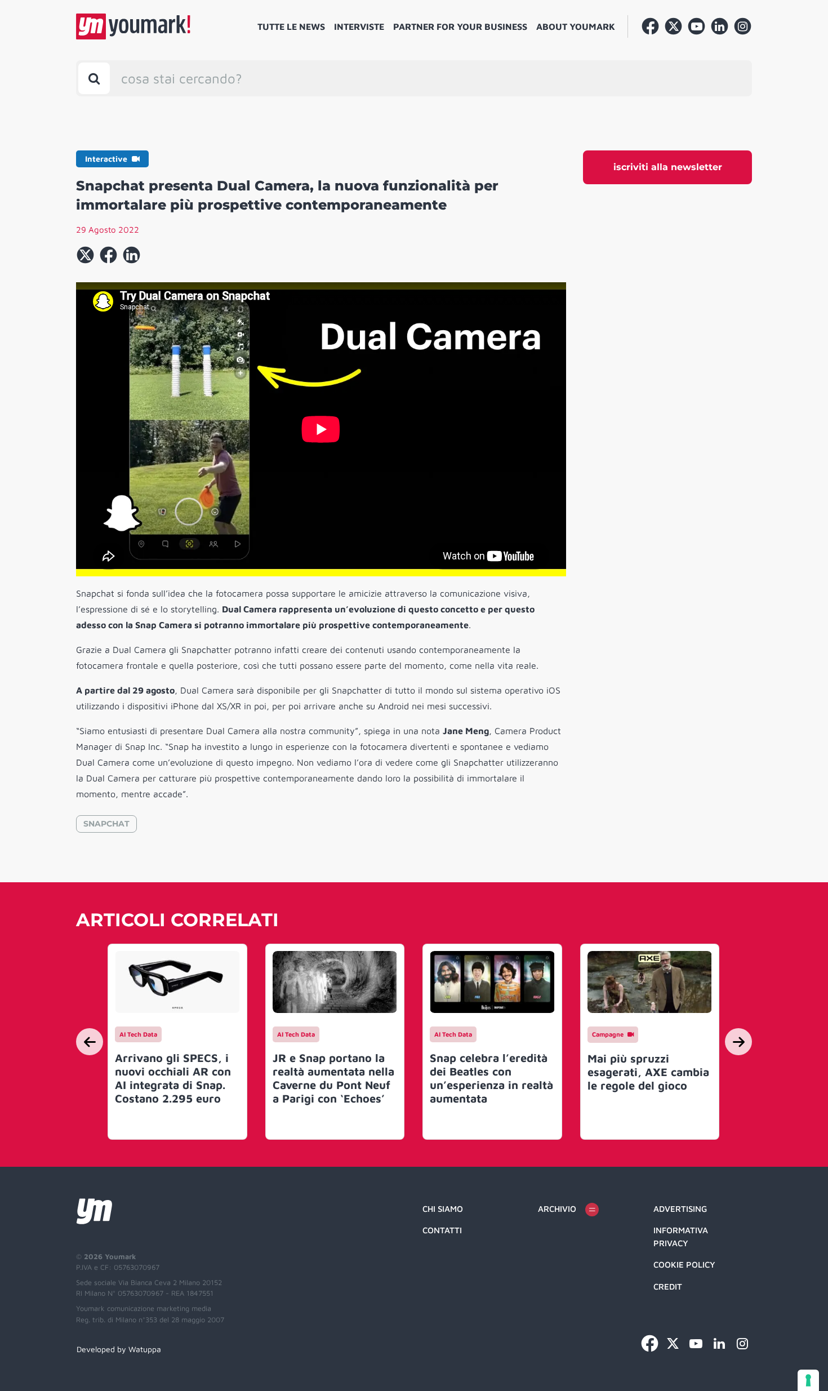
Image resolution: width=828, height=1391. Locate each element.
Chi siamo (442, 1209)
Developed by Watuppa (119, 1349)
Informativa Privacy (680, 1236)
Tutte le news (291, 26)
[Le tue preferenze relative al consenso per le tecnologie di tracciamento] (808, 1380)
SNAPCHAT (106, 824)
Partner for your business (460, 26)
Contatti (442, 1230)
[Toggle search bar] (94, 78)
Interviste (359, 26)
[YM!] (133, 26)
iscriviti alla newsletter (667, 167)
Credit (667, 1286)
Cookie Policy (684, 1264)
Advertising (680, 1209)
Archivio (557, 1209)
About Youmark (575, 26)
